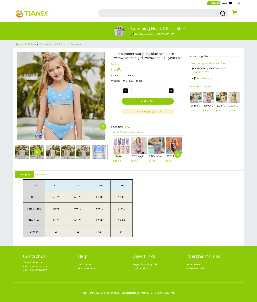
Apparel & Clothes (26, 44)
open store (193, 264)
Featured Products (201, 86)
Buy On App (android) (150, 111)
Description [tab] (24, 174)
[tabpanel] (128, 210)
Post (224, 3)
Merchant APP (195, 268)
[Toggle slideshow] (37, 151)
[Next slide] (102, 126)
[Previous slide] (19, 126)
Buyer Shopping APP (145, 264)
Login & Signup (142, 268)
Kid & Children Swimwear (69, 44)
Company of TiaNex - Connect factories (120, 292)
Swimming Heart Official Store (158, 28)
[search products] (222, 13)
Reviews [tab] (42, 174)
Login (237, 3)
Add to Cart (148, 101)
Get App (215, 2)
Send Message (86, 268)
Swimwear (45, 44)
